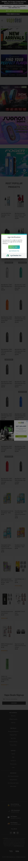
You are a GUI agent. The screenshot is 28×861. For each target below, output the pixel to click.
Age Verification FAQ (14, 251)
